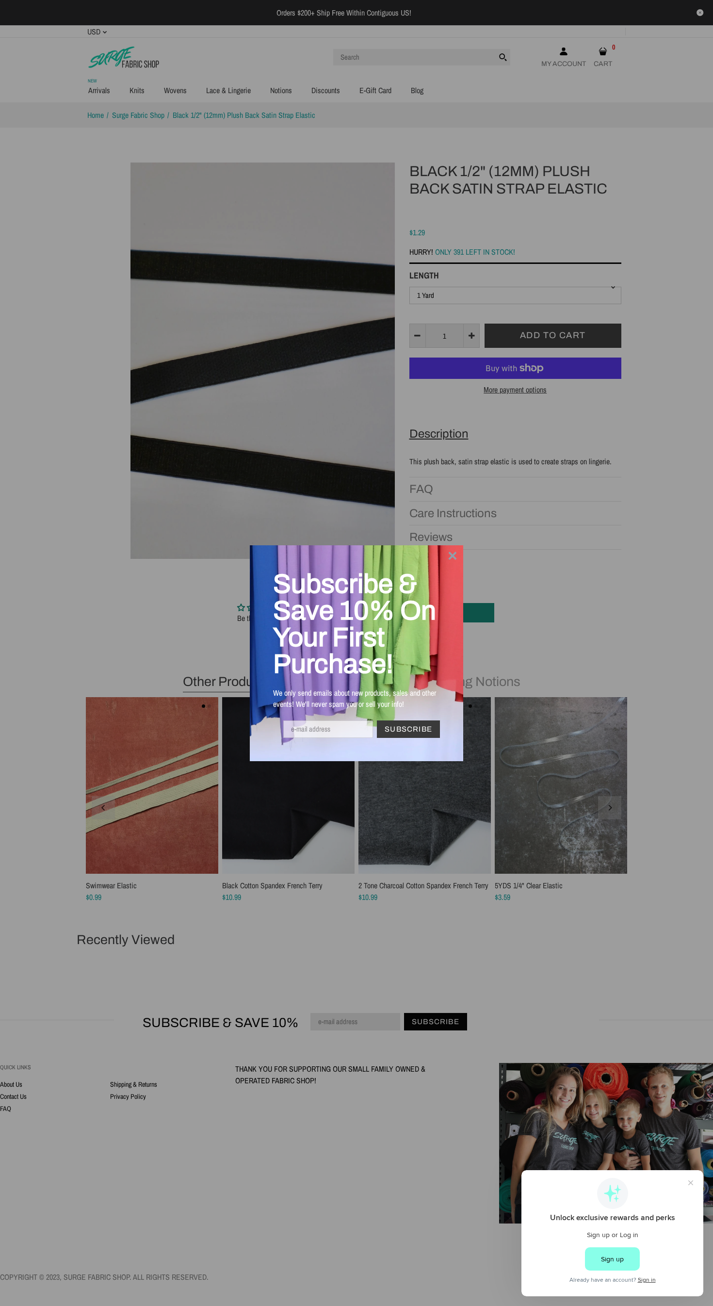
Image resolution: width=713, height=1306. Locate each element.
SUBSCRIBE (408, 729)
